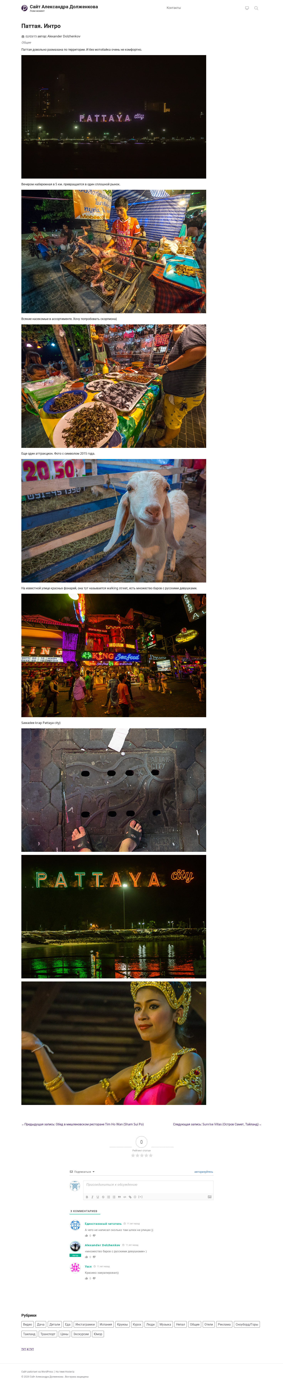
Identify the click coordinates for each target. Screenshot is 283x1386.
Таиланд (29, 1334)
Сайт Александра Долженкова (47, 1376)
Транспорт (47, 1334)
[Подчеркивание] (97, 1197)
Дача (40, 1324)
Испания (106, 1324)
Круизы (122, 1324)
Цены (64, 1334)
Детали (54, 1324)
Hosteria (69, 1371)
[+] (140, 1196)
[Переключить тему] (247, 8)
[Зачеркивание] (103, 1197)
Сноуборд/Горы (247, 1324)
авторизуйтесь (203, 1172)
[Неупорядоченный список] (114, 1197)
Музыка (165, 1324)
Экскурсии (81, 1334)
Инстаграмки (85, 1324)
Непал (180, 1324)
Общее (26, 42)
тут (23, 1349)
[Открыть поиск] (256, 8)
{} (135, 1196)
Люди (150, 1324)
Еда (67, 1324)
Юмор (98, 1334)
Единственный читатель (103, 1224)
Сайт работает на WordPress (37, 1371)
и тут (30, 1349)
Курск (137, 1324)
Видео (27, 1324)
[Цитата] (119, 1197)
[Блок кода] (124, 1197)
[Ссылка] (130, 1197)
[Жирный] (87, 1197)
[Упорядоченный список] (108, 1197)
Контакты (174, 8)
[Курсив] (92, 1197)
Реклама (224, 1324)
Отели (208, 1324)
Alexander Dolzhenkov (102, 1245)
